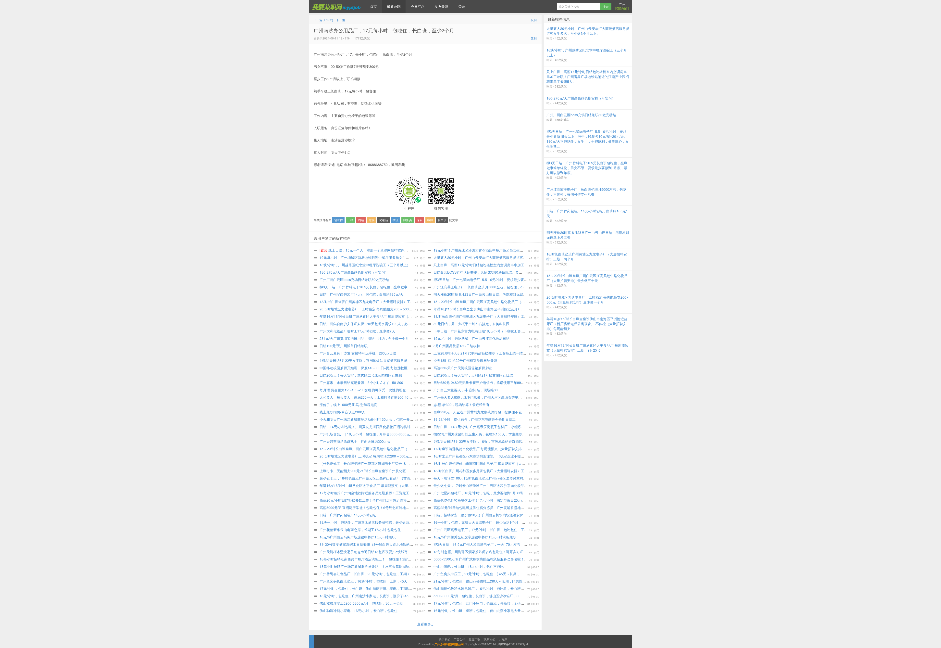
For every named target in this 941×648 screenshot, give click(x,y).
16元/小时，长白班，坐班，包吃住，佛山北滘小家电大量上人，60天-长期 (489, 610)
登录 (461, 6)
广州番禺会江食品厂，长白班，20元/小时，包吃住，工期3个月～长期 (373, 573)
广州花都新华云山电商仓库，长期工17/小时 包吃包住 (360, 529)
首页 (373, 6)
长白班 (442, 220)
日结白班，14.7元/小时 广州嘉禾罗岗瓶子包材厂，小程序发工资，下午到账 (491, 426)
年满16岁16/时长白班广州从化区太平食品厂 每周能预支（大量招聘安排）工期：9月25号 (387, 316)
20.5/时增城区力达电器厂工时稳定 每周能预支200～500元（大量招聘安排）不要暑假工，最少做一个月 (398, 456)
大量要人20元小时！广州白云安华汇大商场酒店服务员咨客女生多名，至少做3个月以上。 (501, 257)
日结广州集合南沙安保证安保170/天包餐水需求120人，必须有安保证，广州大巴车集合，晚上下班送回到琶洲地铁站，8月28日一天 (420, 323)
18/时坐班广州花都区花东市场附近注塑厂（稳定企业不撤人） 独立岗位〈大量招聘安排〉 (501, 456)
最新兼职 (394, 6)
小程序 (502, 639)
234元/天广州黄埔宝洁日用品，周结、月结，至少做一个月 (364, 338)
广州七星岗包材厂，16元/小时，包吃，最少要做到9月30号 (478, 492)
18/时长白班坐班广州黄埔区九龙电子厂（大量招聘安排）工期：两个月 (373, 301)
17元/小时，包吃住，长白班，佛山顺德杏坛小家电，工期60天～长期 (372, 588)
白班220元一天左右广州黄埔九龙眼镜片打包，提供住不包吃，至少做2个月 (490, 411)
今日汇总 (417, 6)
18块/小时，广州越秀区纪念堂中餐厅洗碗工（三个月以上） (365, 264)
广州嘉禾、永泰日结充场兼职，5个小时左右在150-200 (361, 382)
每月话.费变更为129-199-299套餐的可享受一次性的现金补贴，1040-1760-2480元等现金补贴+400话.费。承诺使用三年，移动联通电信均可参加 (430, 389)
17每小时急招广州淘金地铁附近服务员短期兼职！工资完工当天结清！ (373, 492)
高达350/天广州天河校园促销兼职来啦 (462, 367)
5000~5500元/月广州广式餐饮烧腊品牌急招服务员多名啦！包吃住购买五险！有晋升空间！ (502, 559)
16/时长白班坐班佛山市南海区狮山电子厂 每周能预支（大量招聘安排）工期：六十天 (498, 463)
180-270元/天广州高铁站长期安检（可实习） (354, 272)
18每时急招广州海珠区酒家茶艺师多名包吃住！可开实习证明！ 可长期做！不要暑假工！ (501, 551)
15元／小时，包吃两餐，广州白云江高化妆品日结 (471, 338)
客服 (430, 220)
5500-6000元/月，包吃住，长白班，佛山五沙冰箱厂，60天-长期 (482, 595)
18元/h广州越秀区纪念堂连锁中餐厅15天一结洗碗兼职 (474, 536)
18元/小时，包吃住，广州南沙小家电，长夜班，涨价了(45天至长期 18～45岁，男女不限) (388, 595)
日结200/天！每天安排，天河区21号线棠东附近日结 (473, 375)
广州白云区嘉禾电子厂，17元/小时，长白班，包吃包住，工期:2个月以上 (488, 529)
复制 (534, 20)
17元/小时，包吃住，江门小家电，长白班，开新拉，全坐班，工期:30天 (488, 603)
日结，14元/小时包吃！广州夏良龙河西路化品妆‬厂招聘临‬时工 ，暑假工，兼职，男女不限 (388, 426)
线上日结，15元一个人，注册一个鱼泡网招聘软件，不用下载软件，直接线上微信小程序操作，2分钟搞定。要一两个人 (414, 250)
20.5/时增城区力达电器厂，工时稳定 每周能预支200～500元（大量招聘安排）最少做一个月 (390, 308)
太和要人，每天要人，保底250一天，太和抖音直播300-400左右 (368, 397)
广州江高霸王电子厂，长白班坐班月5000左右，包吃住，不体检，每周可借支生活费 (497, 286)
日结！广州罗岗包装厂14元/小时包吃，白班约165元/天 (361, 294)
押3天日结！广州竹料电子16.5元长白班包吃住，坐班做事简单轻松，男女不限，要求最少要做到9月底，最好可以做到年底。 (414, 286)
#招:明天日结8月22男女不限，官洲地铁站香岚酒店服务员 (363, 360)
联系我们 (489, 639)
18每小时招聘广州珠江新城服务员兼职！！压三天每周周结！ (366, 566)
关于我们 (444, 639)
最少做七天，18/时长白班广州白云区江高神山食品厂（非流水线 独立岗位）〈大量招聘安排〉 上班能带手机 (402, 478)
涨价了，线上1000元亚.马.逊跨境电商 (348, 404)
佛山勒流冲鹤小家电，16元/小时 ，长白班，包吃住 (358, 610)
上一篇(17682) (323, 20)
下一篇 (340, 20)
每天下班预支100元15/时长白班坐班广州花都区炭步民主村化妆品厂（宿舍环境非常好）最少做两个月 (510, 478)
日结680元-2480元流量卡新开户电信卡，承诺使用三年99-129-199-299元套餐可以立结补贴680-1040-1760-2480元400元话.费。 (531, 382)
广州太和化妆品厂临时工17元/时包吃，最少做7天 (357, 331)
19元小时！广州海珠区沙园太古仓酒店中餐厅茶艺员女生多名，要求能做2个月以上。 (498, 250)
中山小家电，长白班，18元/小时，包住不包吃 (468, 566)
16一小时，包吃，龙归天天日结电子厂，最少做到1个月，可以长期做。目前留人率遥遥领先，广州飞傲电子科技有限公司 (525, 522)
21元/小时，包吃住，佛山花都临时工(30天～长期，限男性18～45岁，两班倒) (492, 581)
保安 (419, 220)
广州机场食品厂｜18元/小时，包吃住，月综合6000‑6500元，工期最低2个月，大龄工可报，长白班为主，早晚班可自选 (410, 434)
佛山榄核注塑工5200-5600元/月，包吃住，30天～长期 (361, 603)
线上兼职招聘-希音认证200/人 (342, 411)
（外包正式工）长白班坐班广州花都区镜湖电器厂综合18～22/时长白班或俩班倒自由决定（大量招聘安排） (401, 463)
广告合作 (459, 639)
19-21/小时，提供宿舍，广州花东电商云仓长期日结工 (474, 419)
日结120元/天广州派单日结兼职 (344, 345)
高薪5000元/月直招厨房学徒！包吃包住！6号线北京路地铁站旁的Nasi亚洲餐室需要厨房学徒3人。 (395, 507)
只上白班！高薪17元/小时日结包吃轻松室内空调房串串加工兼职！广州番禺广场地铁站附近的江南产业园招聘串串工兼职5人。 (529, 264)
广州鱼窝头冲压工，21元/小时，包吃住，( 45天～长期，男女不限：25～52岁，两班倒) (500, 573)
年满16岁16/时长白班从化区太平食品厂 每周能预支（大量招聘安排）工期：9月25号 (384, 485)
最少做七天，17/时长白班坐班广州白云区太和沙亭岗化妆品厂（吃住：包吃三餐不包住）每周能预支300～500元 (519, 485)
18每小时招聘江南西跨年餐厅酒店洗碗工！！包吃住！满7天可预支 (370, 559)
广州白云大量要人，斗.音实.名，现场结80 (465, 389)
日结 (350, 220)
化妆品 (383, 220)
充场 (371, 220)
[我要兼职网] (337, 6)
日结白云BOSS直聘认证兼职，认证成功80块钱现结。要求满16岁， (484, 272)
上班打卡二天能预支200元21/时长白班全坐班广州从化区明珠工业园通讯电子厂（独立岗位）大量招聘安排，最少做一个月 (412, 470)
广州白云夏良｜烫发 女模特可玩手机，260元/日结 (358, 353)
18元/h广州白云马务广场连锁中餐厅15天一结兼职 (358, 536)
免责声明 (474, 639)
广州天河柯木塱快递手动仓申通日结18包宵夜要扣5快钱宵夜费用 (369, 551)
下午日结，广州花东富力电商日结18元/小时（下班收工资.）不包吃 (484, 331)
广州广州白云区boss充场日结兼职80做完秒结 (354, 279)
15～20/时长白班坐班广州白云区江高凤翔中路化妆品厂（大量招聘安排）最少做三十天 (499, 301)
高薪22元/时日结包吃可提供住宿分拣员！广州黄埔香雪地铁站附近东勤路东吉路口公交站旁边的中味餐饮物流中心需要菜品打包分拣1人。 (538, 507)
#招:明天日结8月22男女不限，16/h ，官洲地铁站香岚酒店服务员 (482, 441)
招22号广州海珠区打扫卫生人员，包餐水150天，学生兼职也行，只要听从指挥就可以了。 (501, 434)
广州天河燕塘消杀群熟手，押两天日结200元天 (355, 441)
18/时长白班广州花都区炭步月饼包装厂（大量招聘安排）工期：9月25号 (488, 470)
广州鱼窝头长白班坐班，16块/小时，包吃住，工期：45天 (363, 581)
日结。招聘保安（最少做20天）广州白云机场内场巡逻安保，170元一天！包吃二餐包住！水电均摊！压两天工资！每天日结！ (529, 514)
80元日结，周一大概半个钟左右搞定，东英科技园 (471, 323)
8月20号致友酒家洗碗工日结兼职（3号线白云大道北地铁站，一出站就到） (377, 544)
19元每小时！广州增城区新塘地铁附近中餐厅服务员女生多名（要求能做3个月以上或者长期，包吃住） (398, 257)
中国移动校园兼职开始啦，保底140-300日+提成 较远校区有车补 (369, 367)
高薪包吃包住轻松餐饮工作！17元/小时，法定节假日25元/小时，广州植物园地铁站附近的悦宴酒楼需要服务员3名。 (521, 500)
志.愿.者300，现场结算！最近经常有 (461, 404)
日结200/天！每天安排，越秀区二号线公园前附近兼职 (361, 375)
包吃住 (338, 220)
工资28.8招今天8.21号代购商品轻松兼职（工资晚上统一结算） (481, 353)
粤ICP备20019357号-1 (513, 644)
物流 (395, 220)
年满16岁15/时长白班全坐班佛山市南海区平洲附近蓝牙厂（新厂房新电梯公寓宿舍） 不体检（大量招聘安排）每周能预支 (525, 308)
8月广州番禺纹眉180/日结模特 (456, 345)
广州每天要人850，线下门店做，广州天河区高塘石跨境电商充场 (482, 397)
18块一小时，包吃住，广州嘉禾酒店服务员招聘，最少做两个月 (368, 522)
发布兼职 (441, 6)
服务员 (407, 220)
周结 (361, 220)
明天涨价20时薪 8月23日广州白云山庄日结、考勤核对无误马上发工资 (486, 294)
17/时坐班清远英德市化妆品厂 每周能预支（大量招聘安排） (479, 448)
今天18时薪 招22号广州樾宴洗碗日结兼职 (465, 360)
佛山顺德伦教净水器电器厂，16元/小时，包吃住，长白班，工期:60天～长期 (491, 588)
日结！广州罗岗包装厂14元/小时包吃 (348, 514)
